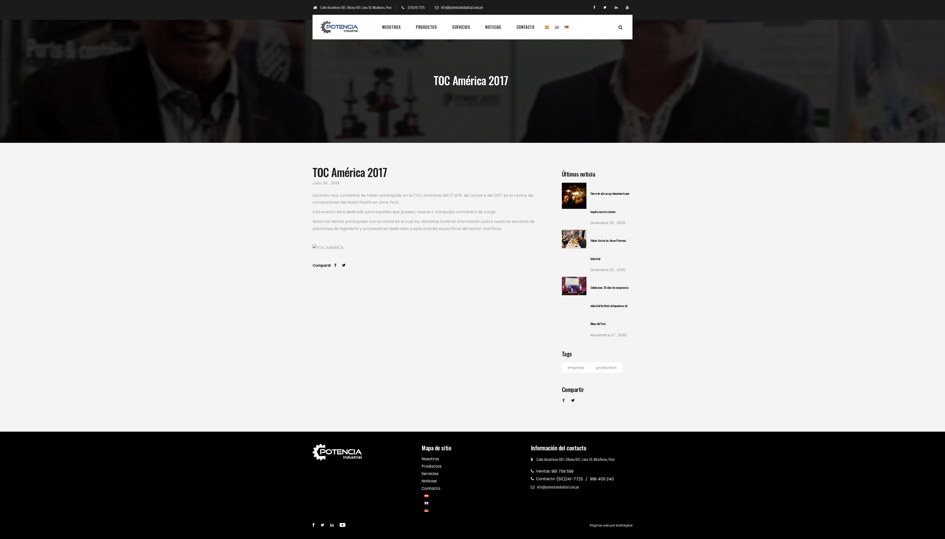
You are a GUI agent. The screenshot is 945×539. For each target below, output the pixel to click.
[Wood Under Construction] (574, 196)
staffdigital (624, 525)
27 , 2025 (608, 335)
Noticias (493, 27)
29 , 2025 (607, 222)
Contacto (525, 27)
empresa (576, 367)
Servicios (461, 27)
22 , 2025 (607, 269)
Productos (426, 27)
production (606, 367)
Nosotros (391, 27)
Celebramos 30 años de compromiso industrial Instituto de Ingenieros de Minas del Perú (609, 305)
